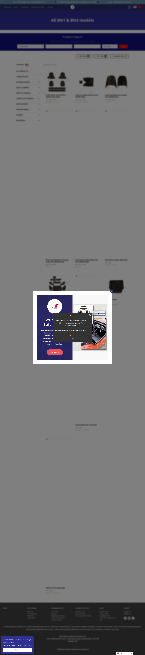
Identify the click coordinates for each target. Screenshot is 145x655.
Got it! (17, 650)
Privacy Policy (27, 645)
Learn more (55, 352)
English (122, 653)
